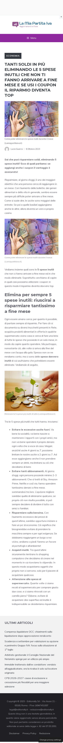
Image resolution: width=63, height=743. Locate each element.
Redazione (44, 733)
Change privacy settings (50, 740)
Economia (13, 55)
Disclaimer (14, 733)
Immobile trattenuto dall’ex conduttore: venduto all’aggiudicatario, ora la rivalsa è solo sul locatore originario (31, 668)
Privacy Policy (29, 733)
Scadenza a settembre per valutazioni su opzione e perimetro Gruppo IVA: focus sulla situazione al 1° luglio (31, 645)
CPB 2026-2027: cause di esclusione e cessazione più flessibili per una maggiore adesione (27, 682)
